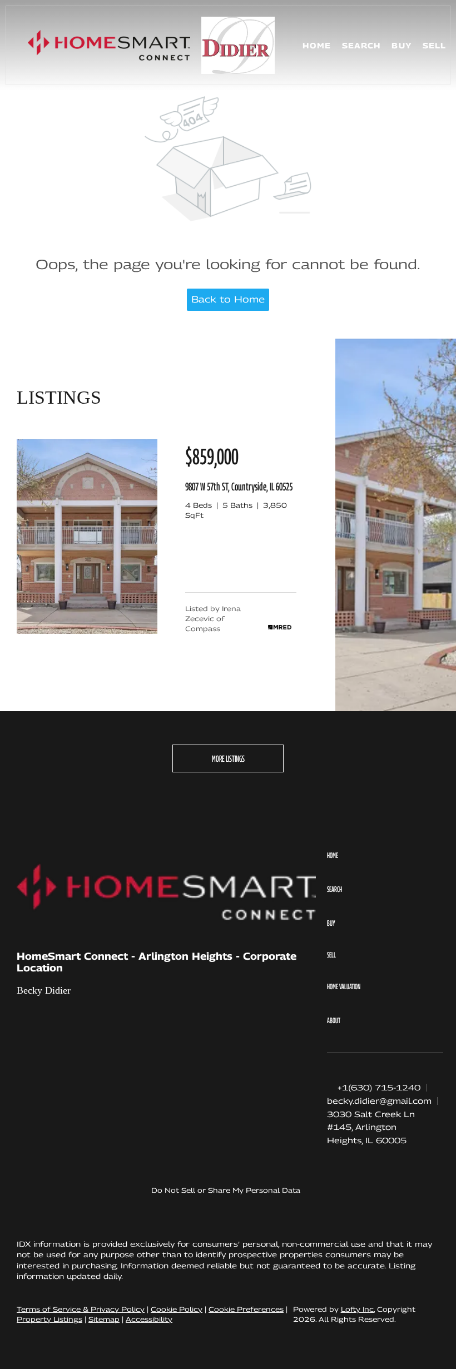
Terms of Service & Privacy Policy (81, 1309)
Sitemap (104, 1319)
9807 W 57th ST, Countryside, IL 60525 (239, 486)
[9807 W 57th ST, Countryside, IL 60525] (87, 631)
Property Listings (49, 1319)
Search (361, 45)
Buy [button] (401, 45)
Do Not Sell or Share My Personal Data (225, 1190)
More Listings (228, 758)
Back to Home (228, 299)
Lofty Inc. (358, 1309)
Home (316, 45)
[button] (109, 45)
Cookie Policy (176, 1309)
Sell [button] (434, 45)
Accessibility (149, 1319)
